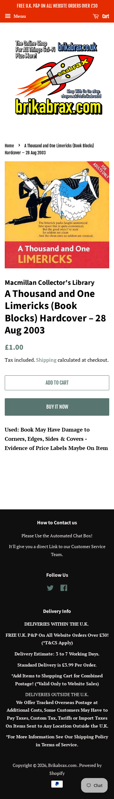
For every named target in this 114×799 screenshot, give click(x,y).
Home (9, 145)
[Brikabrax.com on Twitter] (50, 589)
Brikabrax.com (62, 765)
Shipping (46, 359)
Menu (19, 16)
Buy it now (57, 407)
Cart (105, 16)
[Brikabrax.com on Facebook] (63, 589)
